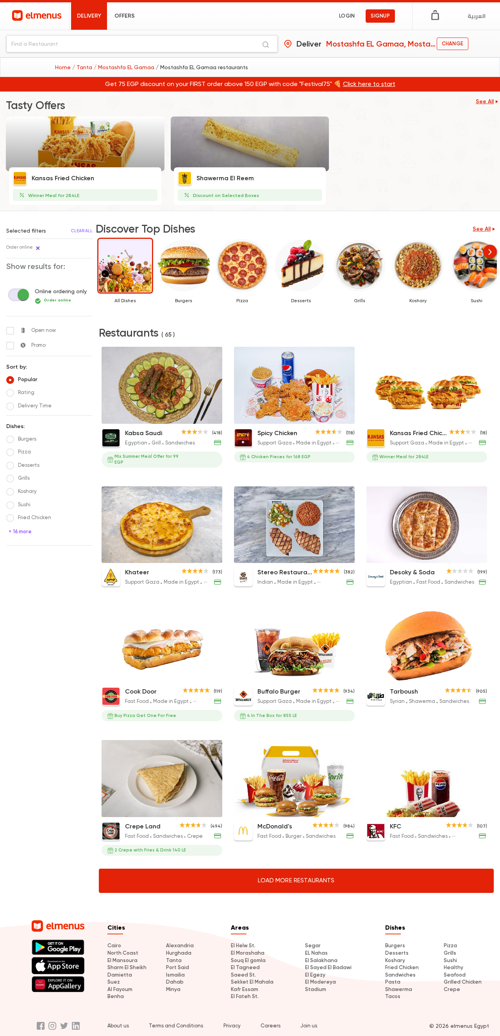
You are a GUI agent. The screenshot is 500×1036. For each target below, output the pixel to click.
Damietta (119, 975)
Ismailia (175, 975)
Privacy (232, 1026)
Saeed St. (243, 975)
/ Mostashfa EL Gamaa (125, 67)
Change (452, 44)
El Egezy (315, 975)
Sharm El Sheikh (126, 967)
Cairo (114, 945)
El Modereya (320, 982)
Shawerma (398, 989)
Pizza (450, 945)
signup (380, 16)
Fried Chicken (402, 967)
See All (485, 101)
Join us (308, 1026)
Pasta (392, 982)
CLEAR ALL (82, 230)
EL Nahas (316, 953)
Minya (173, 989)
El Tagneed (245, 967)
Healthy (453, 967)
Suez (113, 982)
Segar (313, 945)
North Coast (122, 953)
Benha (115, 996)
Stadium (315, 989)
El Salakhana (321, 960)
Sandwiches (400, 975)
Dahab (175, 982)
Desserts (397, 953)
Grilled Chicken (463, 982)
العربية (477, 16)
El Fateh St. (245, 996)
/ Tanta (83, 67)
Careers (270, 1026)
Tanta (174, 960)
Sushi (450, 960)
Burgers (395, 945)
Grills (450, 953)
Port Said (177, 967)
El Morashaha (247, 953)
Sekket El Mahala (252, 982)
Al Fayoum (119, 989)
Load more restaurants (296, 880)
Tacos (392, 996)
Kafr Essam (244, 989)
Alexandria (180, 945)
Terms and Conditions (176, 1026)
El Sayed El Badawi (328, 967)
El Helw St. (243, 945)
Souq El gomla (248, 960)
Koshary (395, 960)
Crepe (452, 989)
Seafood (455, 975)
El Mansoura (122, 960)
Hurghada (178, 953)
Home (63, 67)
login (347, 16)
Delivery (89, 16)
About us (118, 1026)
